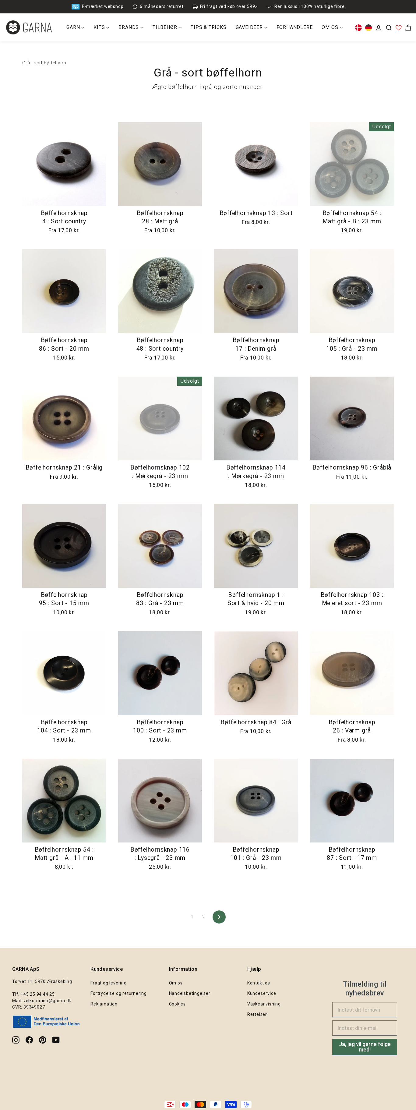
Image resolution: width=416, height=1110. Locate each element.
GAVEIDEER (250, 27)
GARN (73, 27)
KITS (99, 27)
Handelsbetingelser (189, 993)
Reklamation (104, 1004)
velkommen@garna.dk (47, 1000)
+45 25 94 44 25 (38, 994)
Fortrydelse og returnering (118, 993)
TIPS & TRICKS (208, 27)
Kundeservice (261, 993)
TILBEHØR (165, 27)
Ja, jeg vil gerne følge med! (365, 1047)
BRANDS (129, 27)
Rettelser (257, 1014)
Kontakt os (258, 983)
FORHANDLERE (295, 27)
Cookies (177, 1004)
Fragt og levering (108, 983)
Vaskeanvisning (264, 1004)
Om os (176, 983)
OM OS (331, 27)
